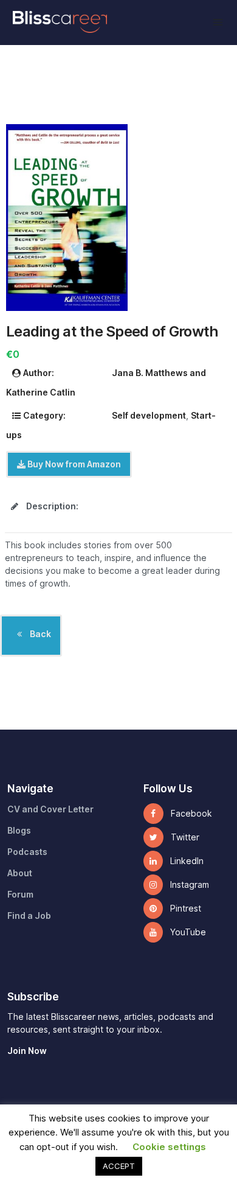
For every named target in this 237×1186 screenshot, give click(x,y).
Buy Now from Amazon (73, 464)
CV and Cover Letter (50, 809)
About (19, 873)
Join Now (27, 1051)
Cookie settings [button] (169, 1147)
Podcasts (27, 852)
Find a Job (29, 916)
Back (39, 634)
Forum (20, 894)
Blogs (19, 830)
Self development (149, 415)
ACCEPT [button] (119, 1166)
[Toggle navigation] (217, 22)
